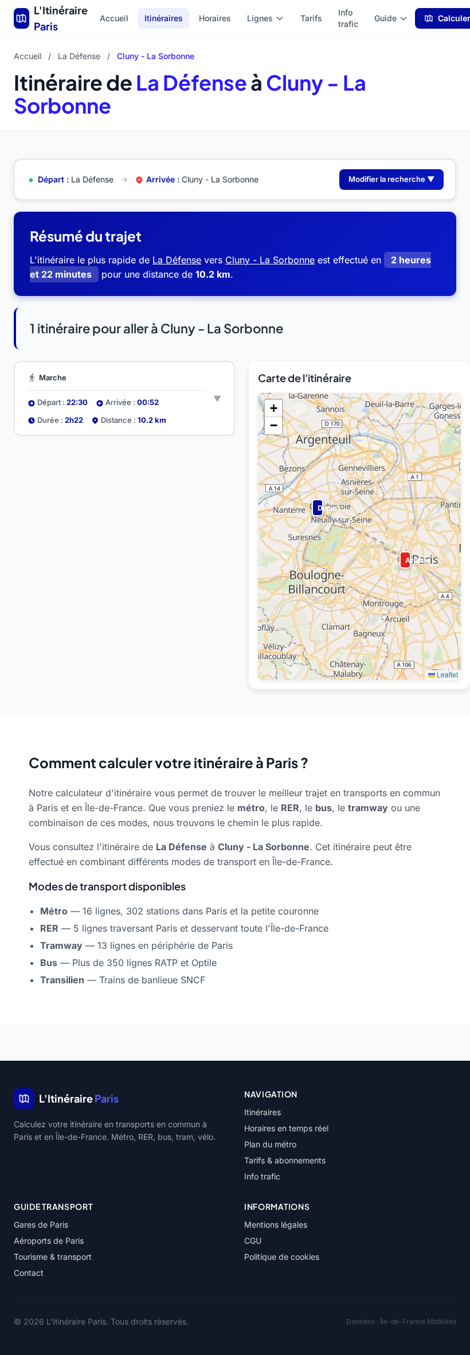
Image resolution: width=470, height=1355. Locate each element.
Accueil (114, 18)
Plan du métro (270, 1144)
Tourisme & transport (53, 1256)
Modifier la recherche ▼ (391, 179)
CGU (252, 1240)
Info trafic (348, 18)
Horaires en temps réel (286, 1128)
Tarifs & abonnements (285, 1160)
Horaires (215, 18)
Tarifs (311, 18)
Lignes (260, 18)
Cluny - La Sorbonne (270, 260)
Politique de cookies (281, 1256)
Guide (385, 18)
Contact (29, 1273)
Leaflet (446, 674)
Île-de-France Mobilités (418, 1321)
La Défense (79, 56)
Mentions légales (275, 1224)
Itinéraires (163, 18)
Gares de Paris (41, 1224)
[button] (315, 502)
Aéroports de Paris (49, 1240)
